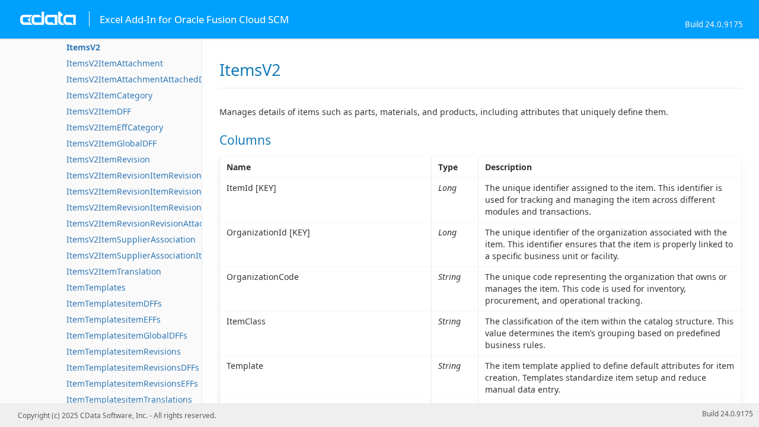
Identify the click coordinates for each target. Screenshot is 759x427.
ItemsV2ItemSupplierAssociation (131, 239)
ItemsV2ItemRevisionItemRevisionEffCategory (157, 191)
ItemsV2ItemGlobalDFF (111, 143)
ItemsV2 (83, 47)
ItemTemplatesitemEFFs (113, 319)
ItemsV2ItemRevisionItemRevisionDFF (141, 175)
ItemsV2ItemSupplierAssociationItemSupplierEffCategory (180, 255)
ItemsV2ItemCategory (109, 95)
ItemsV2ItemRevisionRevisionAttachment (147, 223)
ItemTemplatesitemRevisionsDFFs (132, 367)
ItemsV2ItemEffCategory (114, 127)
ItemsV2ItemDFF (98, 111)
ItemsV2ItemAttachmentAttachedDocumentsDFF (162, 79)
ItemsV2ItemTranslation (113, 271)
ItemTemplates (96, 287)
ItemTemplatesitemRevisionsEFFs (132, 383)
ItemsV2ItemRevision (108, 159)
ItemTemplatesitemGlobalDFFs (126, 335)
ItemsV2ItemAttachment (114, 63)
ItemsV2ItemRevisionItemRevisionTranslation (156, 207)
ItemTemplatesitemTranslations (129, 399)
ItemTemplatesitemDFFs (114, 303)
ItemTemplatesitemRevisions (123, 351)
